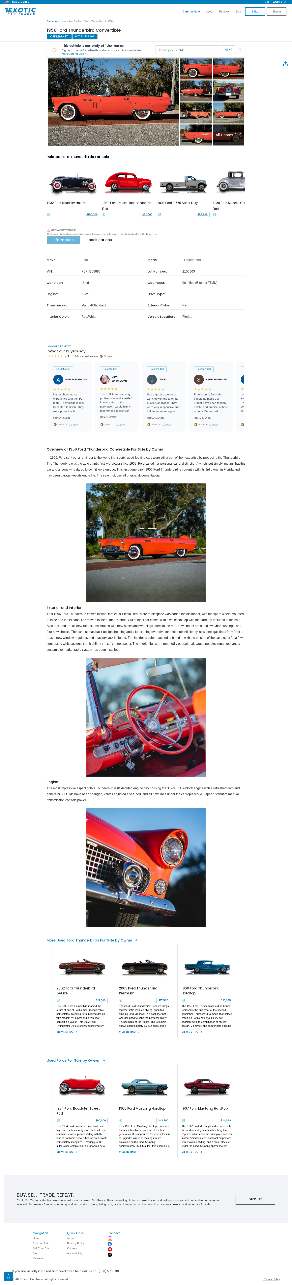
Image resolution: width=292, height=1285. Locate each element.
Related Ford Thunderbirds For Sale (78, 156)
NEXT (228, 49)
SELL (255, 11)
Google (73, 424)
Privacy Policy (271, 1279)
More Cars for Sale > (74, 53)
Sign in (276, 11)
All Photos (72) (229, 135)
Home (63, 21)
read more (61, 417)
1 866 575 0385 (20, 2)
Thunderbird (96, 21)
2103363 (109, 21)
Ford (86, 21)
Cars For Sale (75, 21)
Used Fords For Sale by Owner (73, 1060)
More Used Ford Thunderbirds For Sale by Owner (89, 940)
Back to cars (53, 21)
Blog (238, 11)
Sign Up (255, 1199)
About (209, 11)
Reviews (224, 11)
